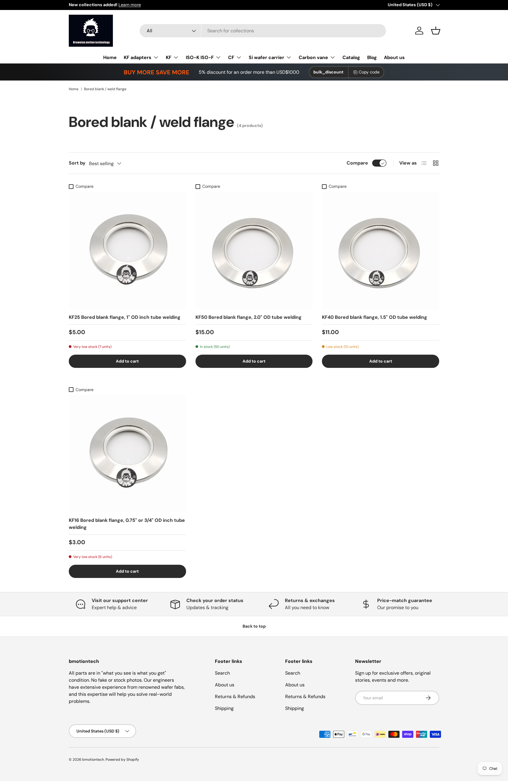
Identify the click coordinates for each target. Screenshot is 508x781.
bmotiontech (93, 759)
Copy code (369, 72)
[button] (435, 30)
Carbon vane (313, 57)
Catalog (351, 57)
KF (168, 57)
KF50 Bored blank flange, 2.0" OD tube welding (248, 317)
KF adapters (137, 57)
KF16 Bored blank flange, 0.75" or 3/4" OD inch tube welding (127, 523)
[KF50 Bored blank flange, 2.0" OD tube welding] (254, 250)
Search (222, 673)
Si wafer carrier (266, 57)
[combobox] (263, 30)
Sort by (77, 163)
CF (231, 57)
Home (110, 57)
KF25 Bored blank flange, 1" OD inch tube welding (125, 317)
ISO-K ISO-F (200, 57)
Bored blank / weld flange (105, 89)
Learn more (129, 4)
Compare (357, 163)
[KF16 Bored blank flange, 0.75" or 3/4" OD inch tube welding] (127, 453)
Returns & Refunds (235, 696)
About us (394, 57)
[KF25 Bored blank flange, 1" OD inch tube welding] (127, 250)
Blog (372, 57)
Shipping (224, 708)
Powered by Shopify (122, 759)
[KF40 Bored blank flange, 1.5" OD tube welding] (380, 250)
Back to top (254, 626)
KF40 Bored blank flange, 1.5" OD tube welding (374, 317)
